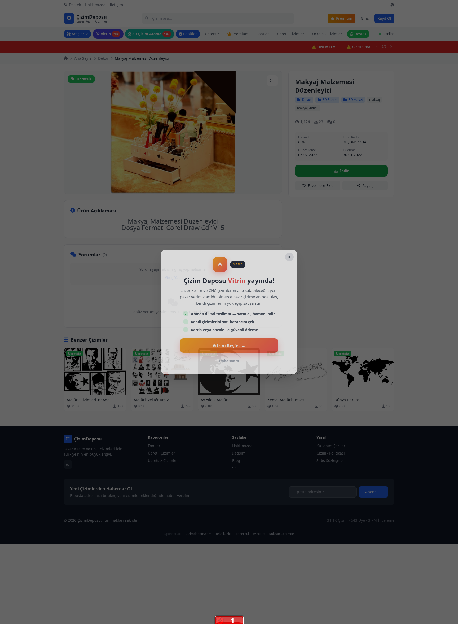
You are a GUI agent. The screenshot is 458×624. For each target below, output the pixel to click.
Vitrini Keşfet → (229, 345)
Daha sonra (229, 361)
